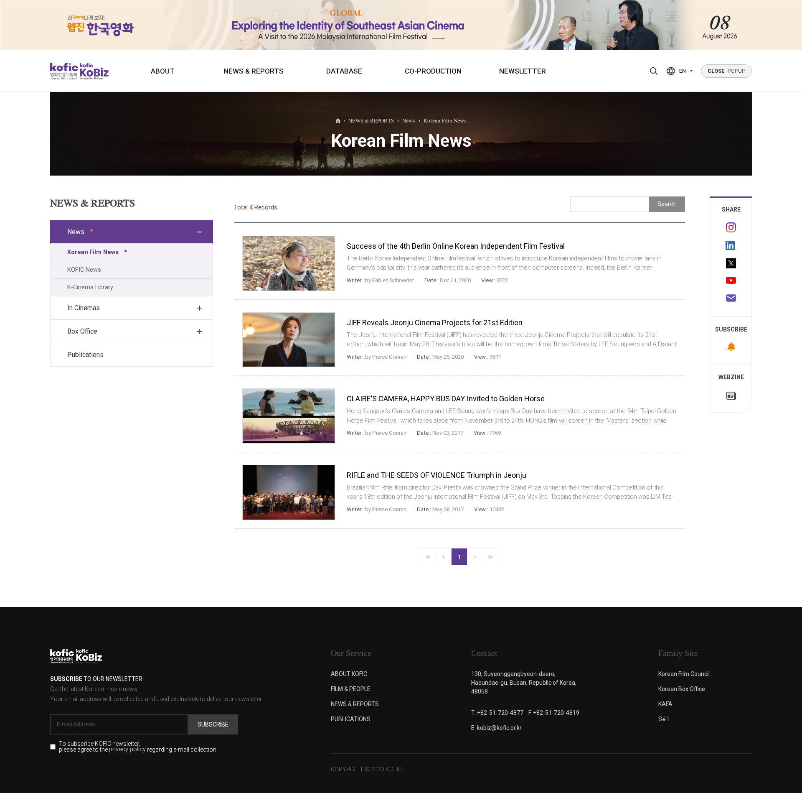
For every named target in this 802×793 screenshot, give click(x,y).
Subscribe (213, 724)
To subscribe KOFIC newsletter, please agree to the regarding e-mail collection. (138, 747)
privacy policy (127, 750)
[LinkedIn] (731, 245)
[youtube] (731, 281)
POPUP (726, 71)
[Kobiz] (93, 71)
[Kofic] (64, 71)
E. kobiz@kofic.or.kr (496, 727)
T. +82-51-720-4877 (497, 712)
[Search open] (653, 71)
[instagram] (731, 227)
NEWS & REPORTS (253, 71)
